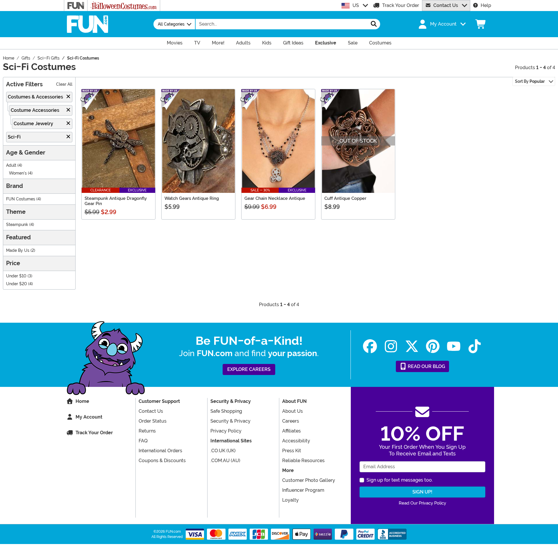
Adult (11, 165)
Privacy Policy (226, 431)
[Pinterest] (433, 346)
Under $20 (16, 283)
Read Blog (426, 366)
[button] (441, 24)
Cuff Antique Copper (345, 198)
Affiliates (291, 431)
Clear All (64, 84)
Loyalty (290, 500)
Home (82, 401)
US (356, 5)
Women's (18, 173)
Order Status (153, 421)
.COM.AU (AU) (225, 460)
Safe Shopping (226, 411)
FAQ (143, 441)
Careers (290, 421)
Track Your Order (400, 5)
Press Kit (291, 450)
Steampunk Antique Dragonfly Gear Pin (116, 201)
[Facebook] (370, 346)
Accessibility (296, 441)
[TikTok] (475, 346)
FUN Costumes (20, 199)
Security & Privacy (230, 421)
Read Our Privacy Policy (422, 503)
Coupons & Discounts (162, 460)
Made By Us (17, 250)
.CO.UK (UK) (223, 450)
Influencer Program (303, 490)
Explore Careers (249, 369)
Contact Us (445, 5)
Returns (147, 431)
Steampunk (17, 224)
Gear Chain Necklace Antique (274, 198)
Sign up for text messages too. (399, 480)
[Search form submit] (373, 24)
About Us (292, 411)
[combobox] (282, 24)
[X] (412, 346)
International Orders (160, 450)
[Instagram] (391, 346)
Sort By (530, 81)
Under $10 (16, 276)
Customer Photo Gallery (308, 480)
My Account (89, 417)
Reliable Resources (303, 460)
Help (486, 5)
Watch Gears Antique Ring (191, 198)
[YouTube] (454, 346)
